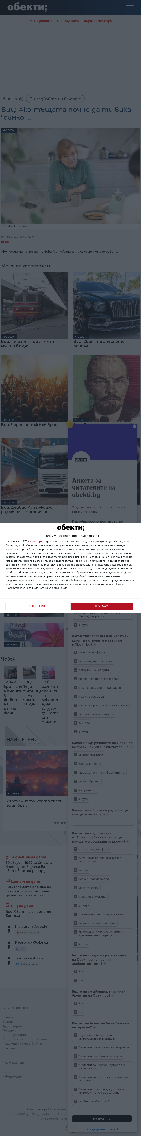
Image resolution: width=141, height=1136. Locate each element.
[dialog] (70, 568)
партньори (36, 541)
